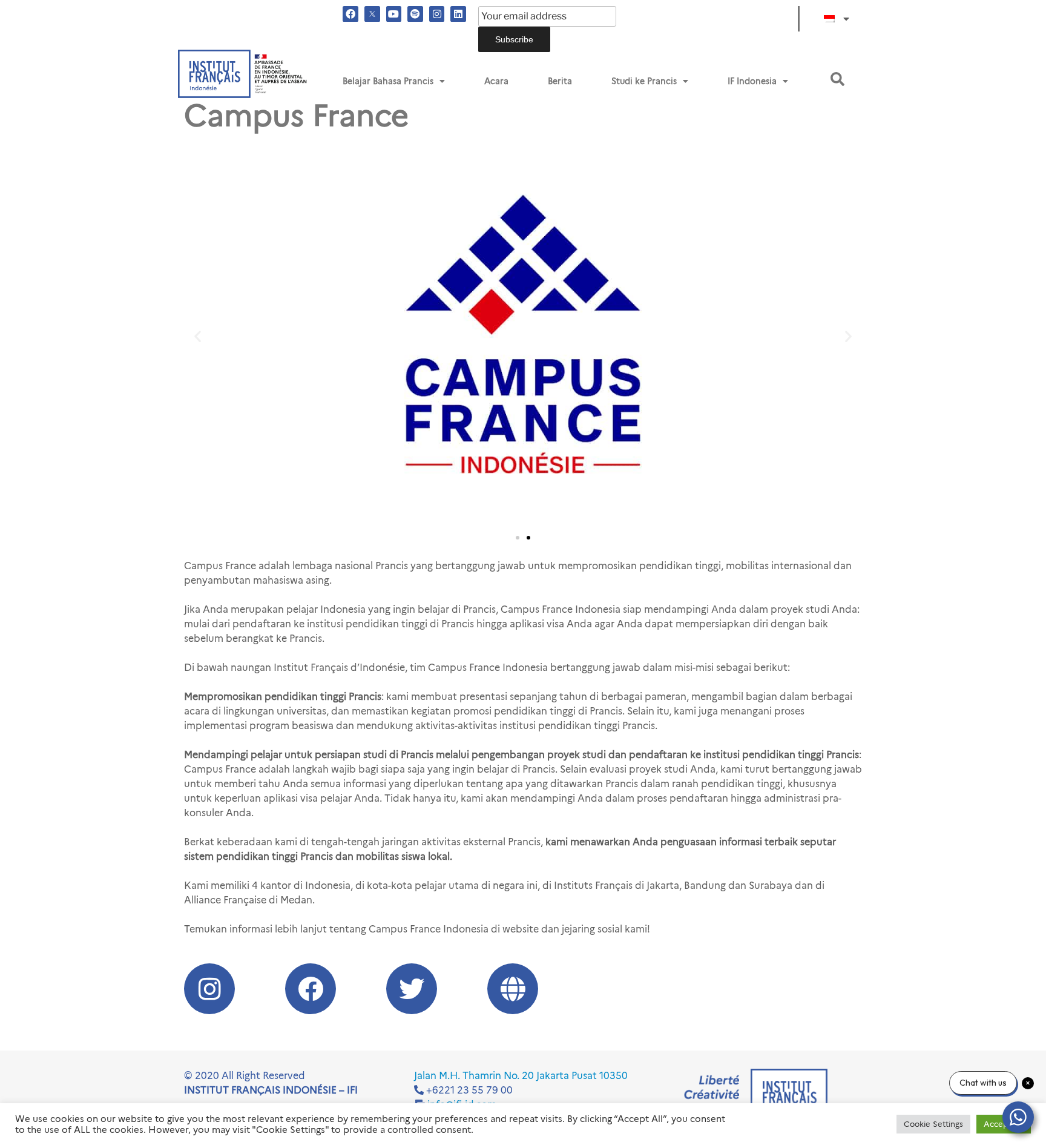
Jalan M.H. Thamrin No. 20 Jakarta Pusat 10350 (521, 1075)
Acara (496, 81)
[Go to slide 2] (528, 538)
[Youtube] (394, 14)
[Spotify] (415, 14)
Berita (560, 81)
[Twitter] (411, 988)
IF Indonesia (752, 81)
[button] (837, 79)
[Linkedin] (458, 14)
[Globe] (512, 988)
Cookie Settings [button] (933, 1124)
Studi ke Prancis (644, 81)
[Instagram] (437, 14)
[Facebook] (350, 14)
